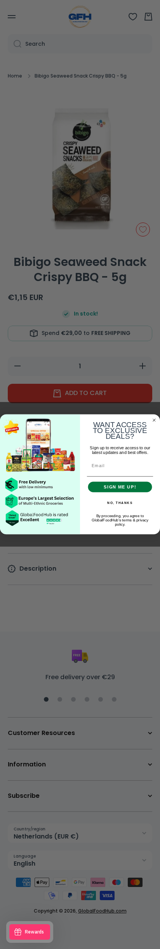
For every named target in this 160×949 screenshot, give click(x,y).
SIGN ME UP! (120, 487)
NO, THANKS (119, 503)
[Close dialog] (154, 420)
